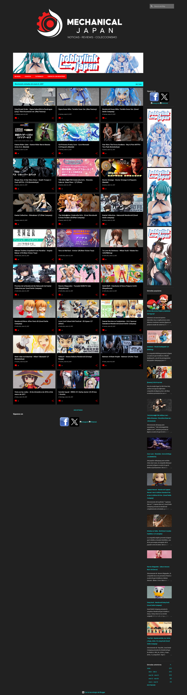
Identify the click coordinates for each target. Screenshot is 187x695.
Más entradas (78, 410)
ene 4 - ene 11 (153, 682)
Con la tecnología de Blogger (94, 692)
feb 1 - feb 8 (153, 672)
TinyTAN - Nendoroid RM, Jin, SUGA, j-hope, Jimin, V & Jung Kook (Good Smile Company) (159, 641)
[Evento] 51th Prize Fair (154, 382)
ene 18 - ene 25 (154, 675)
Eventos (28, 76)
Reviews (18, 76)
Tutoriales (39, 76)
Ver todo (139, 84)
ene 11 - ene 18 (154, 678)
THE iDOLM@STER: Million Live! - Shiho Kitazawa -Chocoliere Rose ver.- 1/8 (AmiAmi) (159, 418)
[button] (53, 118)
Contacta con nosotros (56, 76)
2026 (148, 668)
